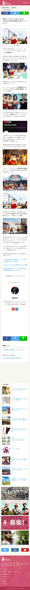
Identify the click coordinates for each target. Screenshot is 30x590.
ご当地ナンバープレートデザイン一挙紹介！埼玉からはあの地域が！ (19, 439)
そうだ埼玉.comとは (7, 569)
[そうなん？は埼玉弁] (6, 450)
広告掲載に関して (6, 574)
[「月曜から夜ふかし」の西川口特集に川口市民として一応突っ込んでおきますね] (6, 460)
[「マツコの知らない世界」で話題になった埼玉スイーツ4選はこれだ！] (6, 390)
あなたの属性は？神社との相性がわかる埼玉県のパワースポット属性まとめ (19, 419)
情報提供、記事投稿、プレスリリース (14, 349)
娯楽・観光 (5, 7)
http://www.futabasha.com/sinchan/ (12, 358)
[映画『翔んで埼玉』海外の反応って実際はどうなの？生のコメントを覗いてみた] (6, 430)
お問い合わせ (6, 576)
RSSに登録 (5, 583)
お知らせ (5, 578)
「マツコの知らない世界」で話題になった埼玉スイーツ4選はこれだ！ (19, 389)
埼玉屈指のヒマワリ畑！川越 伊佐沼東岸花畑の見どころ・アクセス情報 (19, 479)
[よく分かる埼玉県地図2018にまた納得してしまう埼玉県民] (6, 400)
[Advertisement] (15, 322)
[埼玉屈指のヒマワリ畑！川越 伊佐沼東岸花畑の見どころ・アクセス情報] (6, 480)
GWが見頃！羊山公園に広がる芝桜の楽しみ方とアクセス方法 (19, 469)
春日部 (14, 7)
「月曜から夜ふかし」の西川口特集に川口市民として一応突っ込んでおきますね (19, 460)
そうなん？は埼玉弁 (15, 448)
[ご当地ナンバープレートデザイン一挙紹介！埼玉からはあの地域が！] (6, 440)
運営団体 (5, 581)
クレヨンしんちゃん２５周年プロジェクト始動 (15, 264)
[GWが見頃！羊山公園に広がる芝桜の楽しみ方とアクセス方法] (6, 470)
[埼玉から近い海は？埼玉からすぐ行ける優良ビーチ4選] (6, 410)
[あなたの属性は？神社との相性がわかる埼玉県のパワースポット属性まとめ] (6, 420)
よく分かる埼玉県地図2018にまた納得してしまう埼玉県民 (19, 399)
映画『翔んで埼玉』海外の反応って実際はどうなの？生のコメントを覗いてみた (19, 430)
